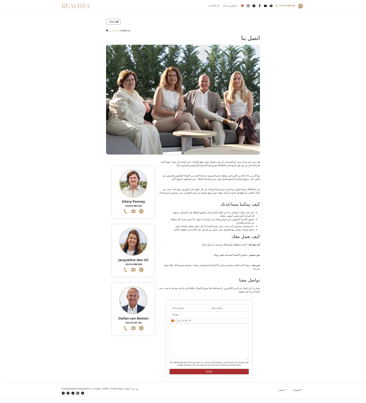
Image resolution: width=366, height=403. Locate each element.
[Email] (271, 6)
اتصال (127, 388)
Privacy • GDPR (101, 388)
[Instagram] (248, 6)
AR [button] (300, 6)
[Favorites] (242, 6)
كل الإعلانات (213, 5)
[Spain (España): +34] (173, 320)
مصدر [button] (281, 389)
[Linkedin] (72, 393)
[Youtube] (265, 6)
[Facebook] (259, 6)
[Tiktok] (253, 6)
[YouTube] (77, 393)
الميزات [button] (297, 389)
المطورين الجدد (229, 5)
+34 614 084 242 (133, 205)
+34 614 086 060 (133, 264)
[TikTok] (82, 393)
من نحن (135, 388)
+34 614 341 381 (133, 322)
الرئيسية (112, 30)
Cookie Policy (116, 388)
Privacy (241, 362)
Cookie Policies (184, 365)
